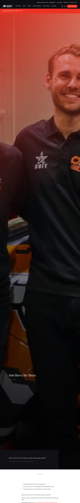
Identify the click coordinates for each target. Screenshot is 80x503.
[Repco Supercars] (9, 6)
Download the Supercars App (43, 2)
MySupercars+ (53, 2)
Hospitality (66, 2)
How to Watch (59, 2)
